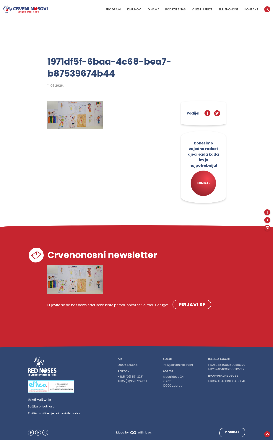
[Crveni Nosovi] (25, 9)
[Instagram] (45, 433)
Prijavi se (191, 304)
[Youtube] (38, 433)
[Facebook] (31, 433)
